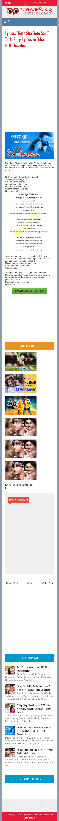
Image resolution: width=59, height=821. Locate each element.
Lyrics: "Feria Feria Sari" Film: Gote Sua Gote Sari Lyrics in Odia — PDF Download (34, 731)
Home (30, 583)
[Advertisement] (29, 70)
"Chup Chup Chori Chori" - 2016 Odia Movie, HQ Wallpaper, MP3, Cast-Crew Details (34, 708)
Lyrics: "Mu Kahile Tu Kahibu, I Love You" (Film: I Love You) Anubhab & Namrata (34, 687)
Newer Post (12, 583)
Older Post (47, 583)
